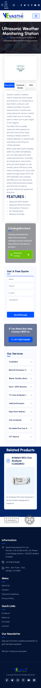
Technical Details (20, 86)
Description (9, 85)
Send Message (20, 315)
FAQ (31, 85)
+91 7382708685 (22, 339)
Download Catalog (17, 254)
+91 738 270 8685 (6, 5)
